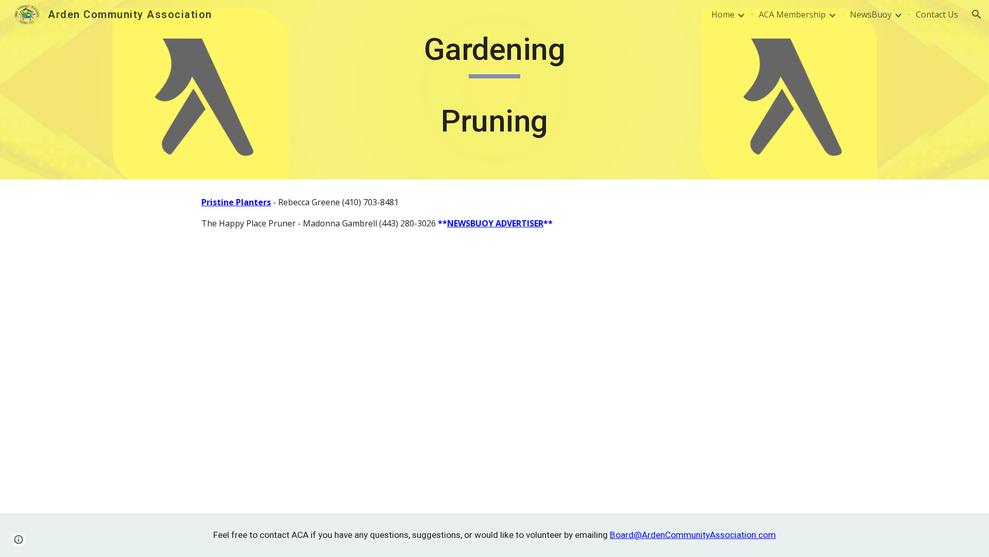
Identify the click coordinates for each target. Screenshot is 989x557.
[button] (976, 14)
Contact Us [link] (937, 14)
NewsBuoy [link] (871, 14)
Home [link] (723, 14)
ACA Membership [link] (792, 14)
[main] (494, 90)
